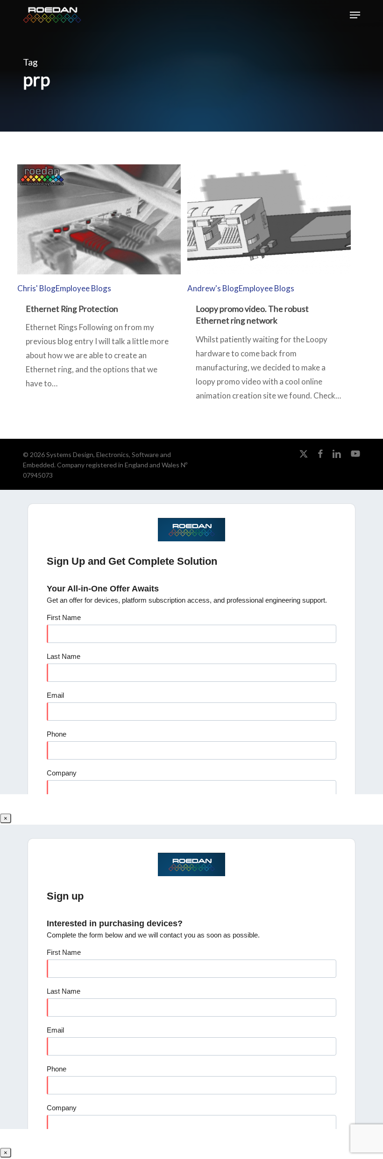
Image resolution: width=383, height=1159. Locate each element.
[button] (355, 15)
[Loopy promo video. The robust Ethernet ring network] (269, 346)
